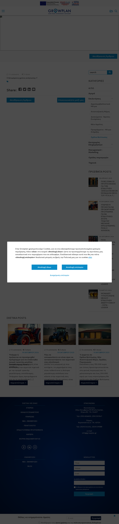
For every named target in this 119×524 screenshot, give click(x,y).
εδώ (90, 257)
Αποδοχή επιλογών (74, 267)
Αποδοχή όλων (44, 267)
